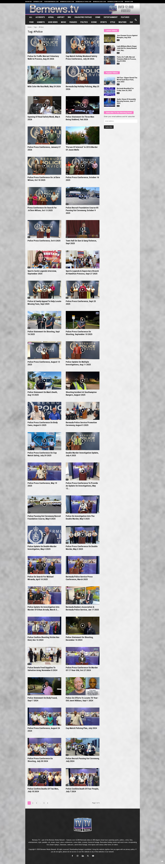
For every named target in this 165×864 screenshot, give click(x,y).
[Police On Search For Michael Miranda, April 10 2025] (44, 565)
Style (112, 22)
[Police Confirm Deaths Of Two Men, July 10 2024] (44, 777)
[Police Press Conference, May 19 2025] (44, 471)
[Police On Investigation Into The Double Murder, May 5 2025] (82, 504)
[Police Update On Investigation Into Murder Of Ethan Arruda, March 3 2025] (44, 595)
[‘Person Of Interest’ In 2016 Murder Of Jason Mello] (82, 135)
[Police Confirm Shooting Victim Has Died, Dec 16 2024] (44, 626)
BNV (69, 17)
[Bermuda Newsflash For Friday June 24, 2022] (109, 91)
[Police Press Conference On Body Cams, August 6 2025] (44, 411)
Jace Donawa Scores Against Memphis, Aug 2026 (127, 36)
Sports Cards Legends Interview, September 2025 (42, 272)
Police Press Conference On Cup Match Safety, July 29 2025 (42, 454)
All (30, 17)
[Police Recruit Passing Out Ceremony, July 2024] (82, 747)
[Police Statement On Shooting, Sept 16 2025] (44, 320)
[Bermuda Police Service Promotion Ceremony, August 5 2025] (82, 411)
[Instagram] (77, 856)
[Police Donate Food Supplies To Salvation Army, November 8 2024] (44, 656)
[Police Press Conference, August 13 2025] (44, 350)
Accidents (40, 17)
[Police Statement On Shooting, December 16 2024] (82, 626)
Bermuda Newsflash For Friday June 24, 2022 (125, 89)
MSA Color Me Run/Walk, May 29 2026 (44, 86)
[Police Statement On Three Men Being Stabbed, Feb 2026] (82, 105)
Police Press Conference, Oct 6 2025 (44, 240)
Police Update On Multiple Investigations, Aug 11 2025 (78, 363)
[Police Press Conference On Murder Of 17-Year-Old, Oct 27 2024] (82, 656)
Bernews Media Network (57, 840)
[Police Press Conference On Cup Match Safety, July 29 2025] (44, 441)
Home (30, 27)
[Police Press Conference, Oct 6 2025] (44, 229)
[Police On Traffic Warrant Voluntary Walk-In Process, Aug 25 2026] (44, 45)
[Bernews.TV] (82, 8)
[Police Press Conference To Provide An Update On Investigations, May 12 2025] (82, 471)
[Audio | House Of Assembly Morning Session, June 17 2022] (109, 102)
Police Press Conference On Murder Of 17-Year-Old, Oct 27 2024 (82, 669)
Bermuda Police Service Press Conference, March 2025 (79, 578)
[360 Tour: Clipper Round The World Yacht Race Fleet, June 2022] (109, 81)
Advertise (28, 1)
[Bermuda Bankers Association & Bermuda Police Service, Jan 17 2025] (82, 595)
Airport (60, 17)
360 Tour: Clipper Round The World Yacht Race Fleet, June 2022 (127, 80)
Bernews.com (37, 1)
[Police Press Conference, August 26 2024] (44, 717)
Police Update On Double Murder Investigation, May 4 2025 (42, 547)
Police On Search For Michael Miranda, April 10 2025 (41, 578)
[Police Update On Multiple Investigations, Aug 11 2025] (82, 350)
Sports (103, 22)
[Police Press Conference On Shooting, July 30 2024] (44, 747)
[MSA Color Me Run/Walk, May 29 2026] (44, 75)
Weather (122, 22)
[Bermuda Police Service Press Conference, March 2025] (82, 565)
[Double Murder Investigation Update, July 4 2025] (82, 441)
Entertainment (111, 17)
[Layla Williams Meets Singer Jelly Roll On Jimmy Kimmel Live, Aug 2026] (109, 49)
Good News (53, 22)
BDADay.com (129, 1)
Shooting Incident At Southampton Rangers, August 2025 (81, 393)
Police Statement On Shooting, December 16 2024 (79, 638)
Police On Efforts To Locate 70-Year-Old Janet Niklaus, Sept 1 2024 (82, 699)
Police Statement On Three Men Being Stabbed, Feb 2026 (80, 118)
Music (63, 22)
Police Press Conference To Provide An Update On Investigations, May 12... (82, 486)
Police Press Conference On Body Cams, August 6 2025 (43, 423)
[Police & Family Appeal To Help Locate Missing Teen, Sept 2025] (44, 290)
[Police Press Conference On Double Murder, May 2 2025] (82, 535)
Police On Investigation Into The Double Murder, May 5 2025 (80, 517)
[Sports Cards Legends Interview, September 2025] (44, 259)
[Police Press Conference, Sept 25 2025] (82, 290)
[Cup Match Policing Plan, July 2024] (82, 717)
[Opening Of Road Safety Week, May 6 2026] (44, 105)
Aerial (51, 17)
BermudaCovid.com (99, 1)
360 (131, 22)
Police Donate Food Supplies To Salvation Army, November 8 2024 (42, 669)
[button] (135, 19)
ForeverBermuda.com (51, 1)
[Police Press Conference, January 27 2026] (44, 135)
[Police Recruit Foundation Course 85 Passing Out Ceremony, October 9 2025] (82, 196)
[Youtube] (92, 856)
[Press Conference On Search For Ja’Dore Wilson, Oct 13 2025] (44, 196)
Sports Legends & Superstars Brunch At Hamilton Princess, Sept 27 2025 (82, 272)
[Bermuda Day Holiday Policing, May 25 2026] (82, 75)
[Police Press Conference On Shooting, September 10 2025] (82, 320)
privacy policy (130, 849)
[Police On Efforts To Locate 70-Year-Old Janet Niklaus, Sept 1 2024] (82, 686)
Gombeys (41, 22)
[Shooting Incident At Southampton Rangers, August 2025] (82, 381)
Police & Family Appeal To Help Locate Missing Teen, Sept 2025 (44, 302)
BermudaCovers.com (67, 1)
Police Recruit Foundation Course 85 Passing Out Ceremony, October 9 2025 (82, 210)
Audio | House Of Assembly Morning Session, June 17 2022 (126, 101)
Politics (84, 22)
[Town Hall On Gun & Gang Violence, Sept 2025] (82, 229)
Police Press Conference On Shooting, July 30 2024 (40, 759)
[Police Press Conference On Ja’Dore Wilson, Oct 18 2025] (44, 166)
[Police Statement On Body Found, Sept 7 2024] (44, 686)
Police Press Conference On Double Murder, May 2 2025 (82, 547)
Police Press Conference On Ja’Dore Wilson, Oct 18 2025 (44, 178)
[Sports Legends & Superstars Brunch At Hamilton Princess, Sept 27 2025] (82, 259)
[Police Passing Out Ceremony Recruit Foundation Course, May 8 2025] (44, 504)
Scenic (94, 22)
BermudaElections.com (83, 1)
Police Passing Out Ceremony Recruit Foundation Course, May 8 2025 (44, 517)
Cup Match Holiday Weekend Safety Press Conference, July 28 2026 (81, 57)
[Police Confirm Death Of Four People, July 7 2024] (82, 777)
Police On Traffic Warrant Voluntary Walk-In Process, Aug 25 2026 (43, 57)
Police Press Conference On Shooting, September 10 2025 (79, 333)
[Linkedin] (82, 856)
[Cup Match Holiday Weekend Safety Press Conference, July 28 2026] (82, 45)
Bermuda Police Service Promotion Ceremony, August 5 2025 (81, 423)
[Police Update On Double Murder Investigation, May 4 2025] (44, 535)
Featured (125, 17)
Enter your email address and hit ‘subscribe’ (119, 116)
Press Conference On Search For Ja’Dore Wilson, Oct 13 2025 (42, 209)
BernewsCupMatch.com (115, 1)
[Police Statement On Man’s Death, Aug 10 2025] (44, 381)
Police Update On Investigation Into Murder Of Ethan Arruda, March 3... (43, 608)
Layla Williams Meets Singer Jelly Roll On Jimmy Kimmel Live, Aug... (127, 48)
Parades (73, 22)
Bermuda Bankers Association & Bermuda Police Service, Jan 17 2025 (82, 608)
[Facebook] (72, 856)
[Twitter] (87, 856)
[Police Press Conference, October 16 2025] (82, 166)
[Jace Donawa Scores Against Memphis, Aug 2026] (109, 38)
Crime (97, 17)
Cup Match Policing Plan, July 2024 (81, 728)
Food (31, 22)
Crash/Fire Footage (83, 17)
